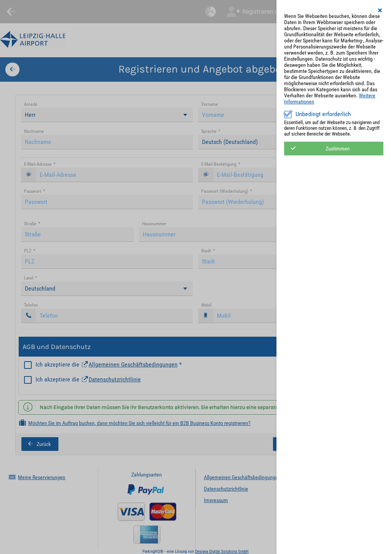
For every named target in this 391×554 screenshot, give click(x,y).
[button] (380, 10)
